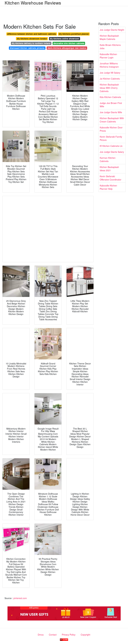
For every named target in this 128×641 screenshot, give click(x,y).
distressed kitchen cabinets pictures (27, 47)
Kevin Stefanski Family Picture (111, 138)
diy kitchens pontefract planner (74, 33)
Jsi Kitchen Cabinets (110, 78)
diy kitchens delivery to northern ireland (31, 43)
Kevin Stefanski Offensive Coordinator (110, 178)
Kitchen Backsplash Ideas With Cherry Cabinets (109, 88)
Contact (53, 634)
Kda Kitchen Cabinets (110, 97)
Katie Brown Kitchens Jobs (110, 46)
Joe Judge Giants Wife (111, 112)
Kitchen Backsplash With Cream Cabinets (112, 120)
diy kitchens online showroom (64, 38)
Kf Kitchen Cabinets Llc (111, 145)
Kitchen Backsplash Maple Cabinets (109, 37)
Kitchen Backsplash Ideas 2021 (109, 168)
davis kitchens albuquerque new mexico (66, 47)
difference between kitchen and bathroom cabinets (31, 33)
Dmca (41, 634)
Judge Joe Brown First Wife (111, 104)
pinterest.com (20, 598)
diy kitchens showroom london (32, 38)
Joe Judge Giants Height (112, 29)
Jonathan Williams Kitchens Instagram (109, 65)
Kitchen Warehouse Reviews (33, 3)
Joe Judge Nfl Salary (110, 72)
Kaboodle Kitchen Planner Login (108, 56)
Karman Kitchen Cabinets (108, 159)
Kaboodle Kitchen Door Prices (111, 129)
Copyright (85, 634)
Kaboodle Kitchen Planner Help (108, 187)
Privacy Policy (68, 634)
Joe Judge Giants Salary (112, 151)
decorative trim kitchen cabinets (68, 43)
